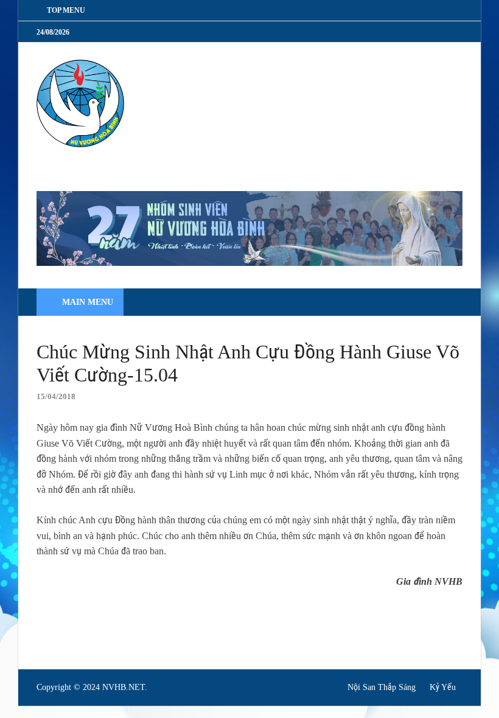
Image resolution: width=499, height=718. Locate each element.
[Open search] (450, 302)
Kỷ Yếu (443, 687)
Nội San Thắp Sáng (381, 687)
